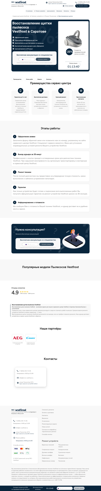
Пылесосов (61, 461)
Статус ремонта (69, 6)
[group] (17, 339)
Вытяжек (61, 455)
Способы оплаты (47, 434)
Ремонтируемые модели (49, 424)
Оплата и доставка (48, 412)
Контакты (66, 11)
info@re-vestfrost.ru (22, 428)
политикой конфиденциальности (45, 62)
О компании (29, 11)
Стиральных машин (48, 449)
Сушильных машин (64, 452)
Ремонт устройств (40, 11)
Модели (39, 79)
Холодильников (63, 449)
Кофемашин (46, 458)
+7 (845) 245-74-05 (84, 2)
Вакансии (59, 11)
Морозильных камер (48, 461)
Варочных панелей (48, 445)
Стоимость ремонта (48, 409)
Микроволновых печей (65, 458)
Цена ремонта (51, 11)
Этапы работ (29, 79)
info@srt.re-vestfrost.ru (26, 378)
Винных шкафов (47, 455)
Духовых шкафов (47, 452)
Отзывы (73, 11)
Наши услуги (46, 427)
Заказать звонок (83, 6)
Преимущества (17, 79)
